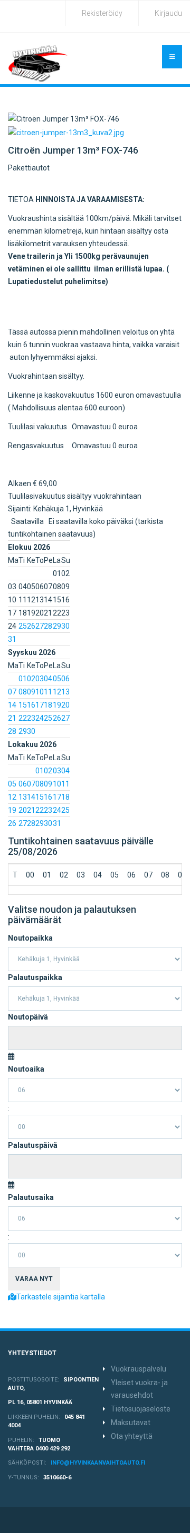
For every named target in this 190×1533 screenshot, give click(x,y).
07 (12, 692)
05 (57, 678)
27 (39, 626)
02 (31, 678)
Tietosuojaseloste (140, 1409)
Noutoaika (26, 1069)
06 (65, 678)
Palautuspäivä (33, 1145)
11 (48, 692)
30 (65, 626)
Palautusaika (31, 1197)
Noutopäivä (28, 1017)
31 (12, 639)
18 (48, 705)
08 (22, 692)
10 (39, 692)
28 (48, 626)
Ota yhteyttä (132, 1436)
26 (31, 626)
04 (48, 678)
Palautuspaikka (35, 977)
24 (39, 718)
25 (22, 626)
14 (12, 705)
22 (22, 718)
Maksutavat (130, 1422)
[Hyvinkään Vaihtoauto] (38, 64)
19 (57, 705)
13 (65, 692)
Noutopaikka (30, 938)
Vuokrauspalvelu (138, 1369)
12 (57, 692)
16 (31, 705)
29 (57, 626)
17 (39, 705)
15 (22, 705)
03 (39, 678)
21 (12, 718)
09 (31, 692)
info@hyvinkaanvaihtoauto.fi (98, 1462)
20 (65, 705)
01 (22, 678)
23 (31, 718)
